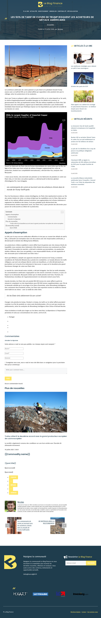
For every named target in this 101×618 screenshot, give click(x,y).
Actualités (33, 11)
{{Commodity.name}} (12, 226)
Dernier (13, 493)
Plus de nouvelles (12, 221)
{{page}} (13, 485)
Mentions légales (75, 612)
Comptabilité (62, 11)
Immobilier (53, 11)
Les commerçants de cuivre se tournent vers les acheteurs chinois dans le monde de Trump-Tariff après (25, 525)
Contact (84, 612)
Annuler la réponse (14, 219)
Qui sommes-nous (92, 612)
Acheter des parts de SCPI (79, 86)
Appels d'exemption (12, 214)
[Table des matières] (62, 212)
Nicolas (60, 29)
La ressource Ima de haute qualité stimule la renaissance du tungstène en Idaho (83, 128)
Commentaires (12, 217)
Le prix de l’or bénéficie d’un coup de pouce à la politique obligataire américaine (83, 151)
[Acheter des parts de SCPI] (84, 83)
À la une (26, 11)
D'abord (13, 477)
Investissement (43, 11)
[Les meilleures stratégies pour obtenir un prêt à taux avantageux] (84, 63)
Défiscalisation (72, 11)
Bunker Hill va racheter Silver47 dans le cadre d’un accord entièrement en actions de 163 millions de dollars (83, 139)
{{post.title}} (13, 228)
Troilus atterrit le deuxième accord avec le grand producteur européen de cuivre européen (36, 223)
